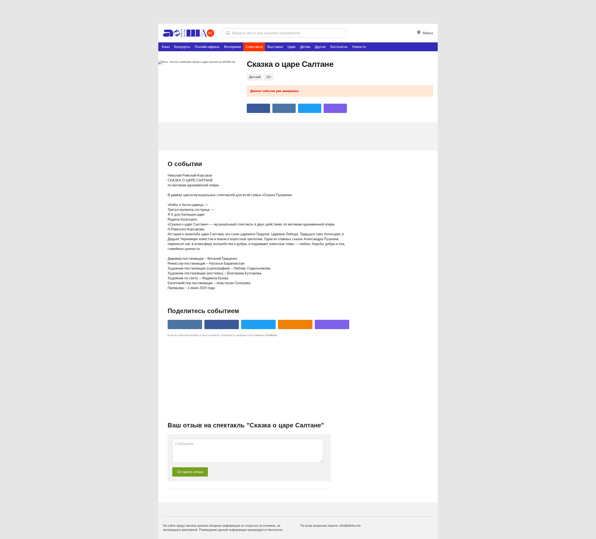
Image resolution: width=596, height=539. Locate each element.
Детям (305, 47)
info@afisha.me (350, 525)
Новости (359, 47)
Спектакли (254, 47)
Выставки (275, 47)
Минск (427, 33)
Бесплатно (339, 47)
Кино (165, 47)
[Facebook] (258, 108)
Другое (320, 47)
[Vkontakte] (284, 108)
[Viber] (335, 108)
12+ (268, 77)
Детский (255, 77)
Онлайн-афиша (207, 47)
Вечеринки (232, 47)
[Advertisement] (298, 11)
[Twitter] (309, 108)
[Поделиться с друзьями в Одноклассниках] (295, 324)
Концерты (182, 47)
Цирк (291, 47)
